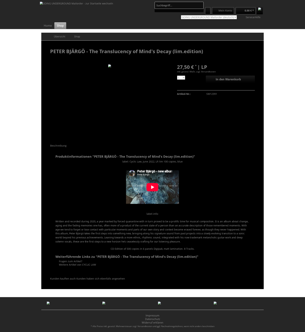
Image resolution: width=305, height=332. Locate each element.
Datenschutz (152, 319)
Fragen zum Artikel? (70, 261)
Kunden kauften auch (63, 278)
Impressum (152, 315)
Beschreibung (58, 145)
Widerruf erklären (152, 322)
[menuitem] (179, 7)
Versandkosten (144, 326)
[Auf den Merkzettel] (179, 86)
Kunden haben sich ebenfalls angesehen (100, 278)
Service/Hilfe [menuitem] (253, 17)
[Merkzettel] (207, 10)
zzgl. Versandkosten (206, 71)
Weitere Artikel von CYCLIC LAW (77, 264)
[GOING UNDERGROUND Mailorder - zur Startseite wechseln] (76, 12)
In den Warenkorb (228, 79)
